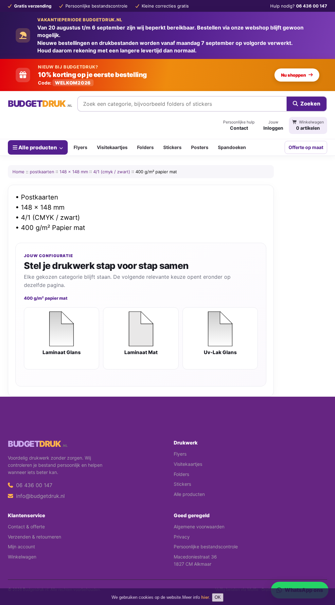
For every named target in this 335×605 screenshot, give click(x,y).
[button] (320, 574)
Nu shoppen (293, 75)
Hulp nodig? (298, 6)
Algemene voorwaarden (199, 526)
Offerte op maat (306, 147)
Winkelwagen (22, 556)
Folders (145, 147)
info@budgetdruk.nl (39, 496)
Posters (199, 147)
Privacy (182, 536)
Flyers (80, 147)
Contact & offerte (26, 526)
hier (205, 597)
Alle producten (37, 147)
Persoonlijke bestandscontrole (206, 546)
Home (18, 171)
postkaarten (42, 171)
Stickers (172, 147)
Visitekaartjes (112, 147)
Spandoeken (232, 147)
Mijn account (21, 546)
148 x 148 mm (74, 171)
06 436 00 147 (33, 485)
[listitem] (61, 338)
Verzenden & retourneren (34, 536)
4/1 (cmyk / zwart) (111, 171)
